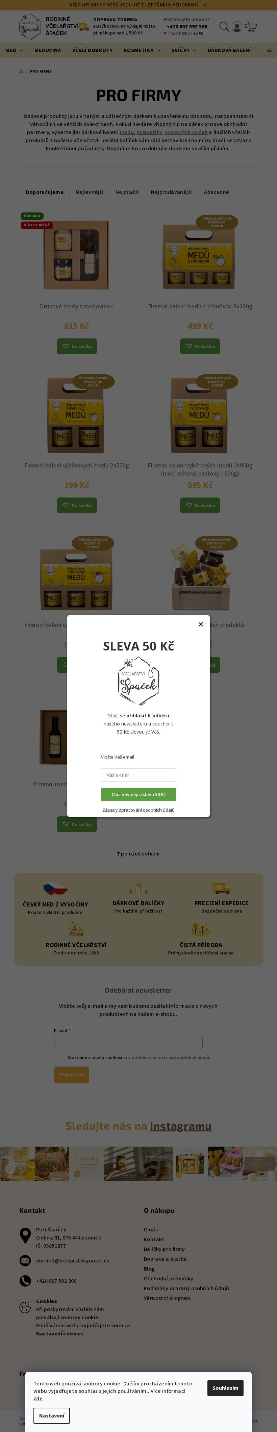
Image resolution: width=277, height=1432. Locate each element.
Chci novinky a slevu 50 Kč (138, 794)
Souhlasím (225, 1388)
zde (38, 1398)
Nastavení (51, 1416)
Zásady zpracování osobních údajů (138, 810)
